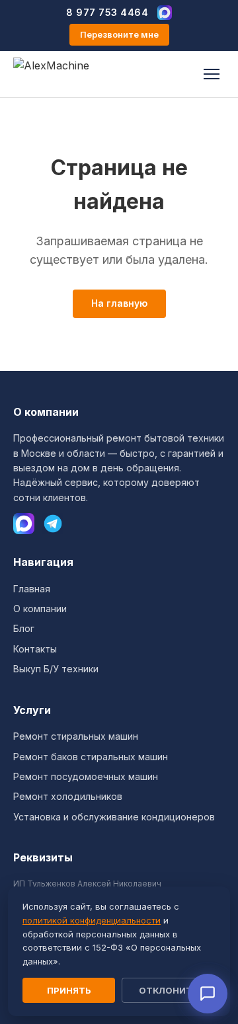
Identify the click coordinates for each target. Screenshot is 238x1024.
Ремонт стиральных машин (75, 736)
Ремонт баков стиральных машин (90, 756)
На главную (119, 303)
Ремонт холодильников (67, 796)
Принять (69, 990)
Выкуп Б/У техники (56, 668)
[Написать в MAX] (164, 12)
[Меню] (211, 74)
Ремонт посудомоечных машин (85, 776)
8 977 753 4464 (107, 12)
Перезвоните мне (119, 34)
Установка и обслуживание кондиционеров (114, 816)
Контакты (35, 648)
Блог (23, 628)
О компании (40, 608)
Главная (31, 588)
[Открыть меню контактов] (207, 993)
